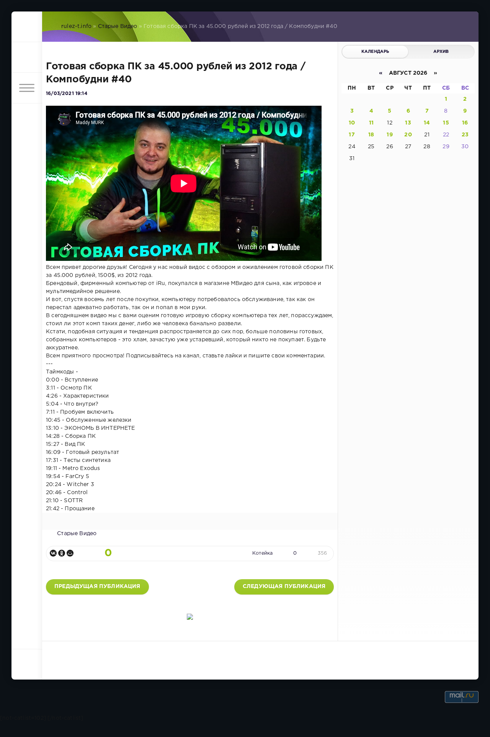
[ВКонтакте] (53, 553)
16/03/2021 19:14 (66, 94)
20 (408, 135)
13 (408, 123)
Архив (441, 52)
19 (389, 135)
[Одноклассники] (61, 553)
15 (446, 123)
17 (351, 135)
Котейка (262, 553)
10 (352, 123)
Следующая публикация (284, 586)
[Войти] (26, 57)
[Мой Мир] (70, 553)
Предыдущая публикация (97, 586)
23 (465, 135)
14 (427, 123)
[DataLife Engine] (26, 26)
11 (371, 123)
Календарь (375, 52)
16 (465, 123)
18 (371, 135)
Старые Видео (117, 26)
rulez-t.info (76, 26)
